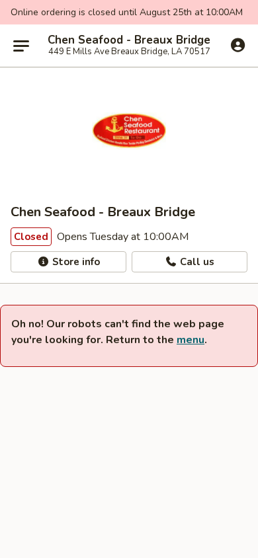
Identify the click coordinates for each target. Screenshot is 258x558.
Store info (75, 261)
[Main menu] (21, 45)
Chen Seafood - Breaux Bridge (129, 40)
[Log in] (238, 45)
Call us (195, 261)
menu (190, 340)
